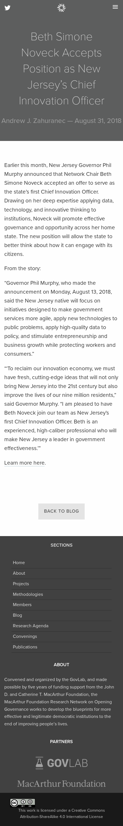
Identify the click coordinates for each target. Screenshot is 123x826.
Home (19, 563)
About (19, 573)
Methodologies (28, 594)
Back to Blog (61, 511)
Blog (17, 615)
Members (22, 605)
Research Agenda (30, 626)
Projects (21, 584)
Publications (25, 647)
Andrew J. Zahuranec (33, 121)
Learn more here (24, 462)
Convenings (25, 636)
